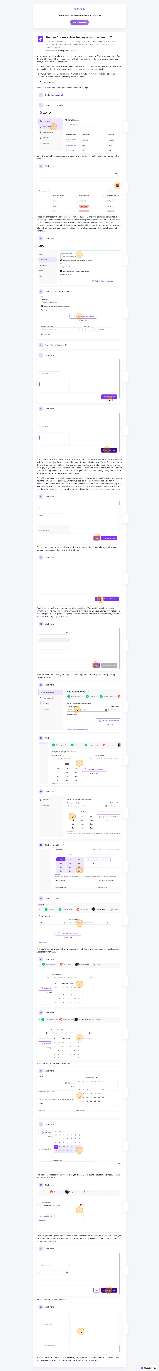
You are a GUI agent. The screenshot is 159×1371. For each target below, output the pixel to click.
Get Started (79, 22)
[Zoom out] (125, 129)
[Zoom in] (125, 124)
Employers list (57, 95)
